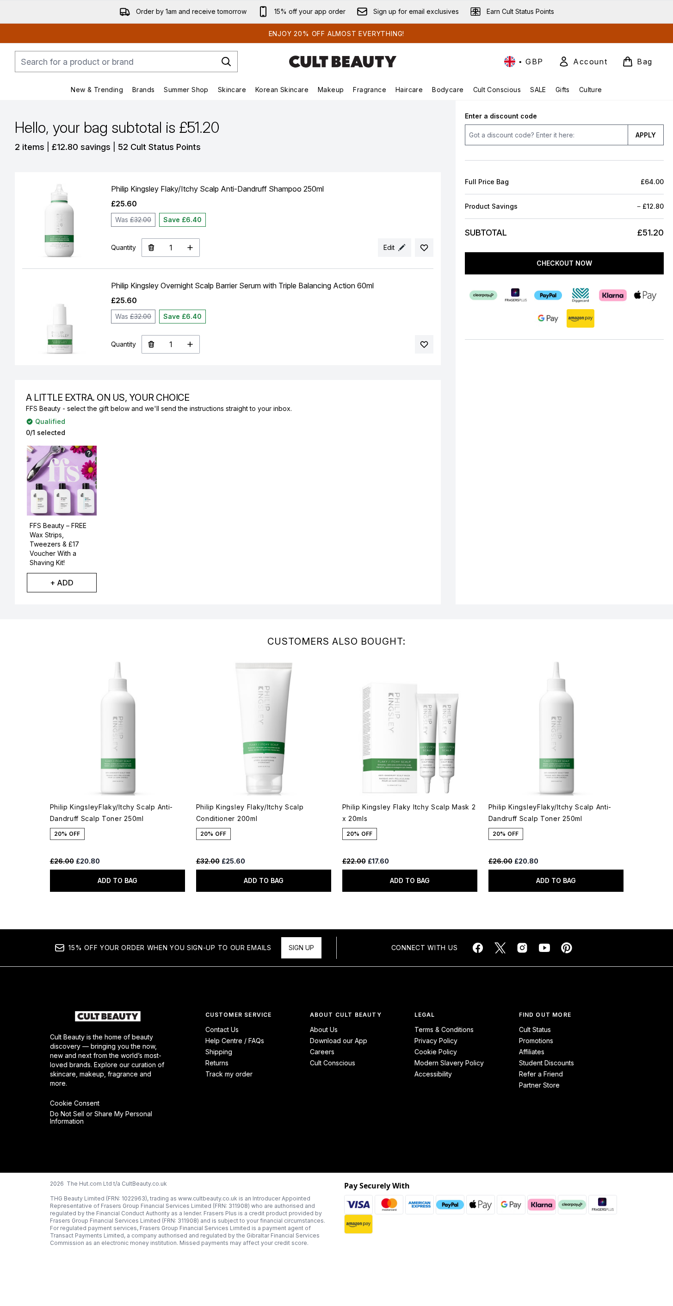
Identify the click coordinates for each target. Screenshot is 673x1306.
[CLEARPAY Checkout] (483, 295)
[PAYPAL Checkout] (548, 295)
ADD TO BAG (117, 880)
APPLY (646, 135)
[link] (583, 61)
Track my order (229, 1074)
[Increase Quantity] (190, 247)
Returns (216, 1063)
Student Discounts (546, 1063)
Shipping (218, 1052)
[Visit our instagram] (522, 948)
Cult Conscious (332, 1063)
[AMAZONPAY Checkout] (580, 318)
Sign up (301, 948)
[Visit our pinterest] (567, 948)
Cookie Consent (74, 1103)
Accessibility (433, 1074)
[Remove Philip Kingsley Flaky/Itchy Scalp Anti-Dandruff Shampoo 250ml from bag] (151, 247)
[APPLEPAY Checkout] (645, 295)
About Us (324, 1029)
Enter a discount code (501, 116)
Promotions (536, 1041)
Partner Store (539, 1085)
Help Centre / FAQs (234, 1041)
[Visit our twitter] (500, 948)
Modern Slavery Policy (449, 1063)
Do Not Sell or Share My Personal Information (101, 1117)
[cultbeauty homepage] (343, 61)
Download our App (338, 1041)
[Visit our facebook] (478, 948)
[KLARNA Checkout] (613, 295)
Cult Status (535, 1029)
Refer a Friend (541, 1074)
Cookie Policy (435, 1052)
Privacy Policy (435, 1041)
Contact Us (222, 1029)
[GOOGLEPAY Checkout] (548, 318)
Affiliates (531, 1052)
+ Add (62, 582)
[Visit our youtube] (544, 948)
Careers (322, 1052)
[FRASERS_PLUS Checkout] (515, 295)
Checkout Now (564, 263)
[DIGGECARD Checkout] (580, 295)
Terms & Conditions (444, 1029)
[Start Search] (226, 61)
